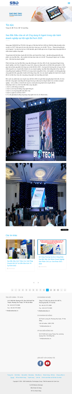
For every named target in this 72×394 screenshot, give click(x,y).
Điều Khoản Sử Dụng (36, 388)
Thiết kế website (47, 381)
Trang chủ (10, 375)
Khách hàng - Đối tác (49, 375)
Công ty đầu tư (60, 375)
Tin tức (12, 377)
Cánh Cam (56, 381)
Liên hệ (38, 377)
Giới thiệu (17, 375)
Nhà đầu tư (38, 375)
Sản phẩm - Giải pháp (28, 375)
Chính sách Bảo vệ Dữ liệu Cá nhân (52, 377)
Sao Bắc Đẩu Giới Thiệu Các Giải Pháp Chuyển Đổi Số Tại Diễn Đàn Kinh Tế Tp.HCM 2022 (20, 263)
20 (54, 290)
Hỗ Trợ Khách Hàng (36, 390)
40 (58, 290)
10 (51, 290)
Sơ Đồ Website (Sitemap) (36, 385)
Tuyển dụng (31, 377)
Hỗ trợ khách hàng (21, 377)
